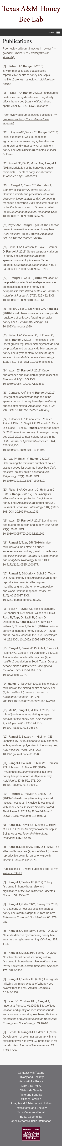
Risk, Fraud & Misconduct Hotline (31, 1103)
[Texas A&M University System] (31, 1134)
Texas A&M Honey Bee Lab (31, 13)
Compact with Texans (31, 1072)
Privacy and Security (31, 1077)
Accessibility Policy (31, 1081)
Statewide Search (31, 1090)
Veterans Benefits (31, 1094)
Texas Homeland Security (31, 1107)
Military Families (31, 1099)
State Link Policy (31, 1085)
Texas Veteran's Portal (31, 1112)
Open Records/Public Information (31, 1121)
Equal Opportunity (31, 1116)
